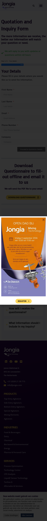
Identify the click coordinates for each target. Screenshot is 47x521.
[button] (43, 220)
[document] (23, 260)
